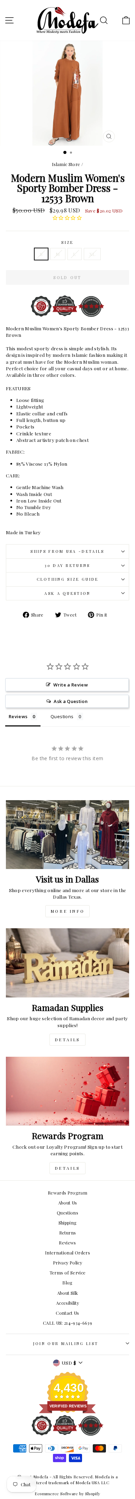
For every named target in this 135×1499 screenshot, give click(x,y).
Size (67, 242)
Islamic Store (66, 164)
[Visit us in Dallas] (67, 834)
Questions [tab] (62, 716)
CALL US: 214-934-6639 (67, 1323)
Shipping (67, 1223)
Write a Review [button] (70, 685)
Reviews (67, 1242)
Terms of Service (68, 1272)
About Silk (67, 1293)
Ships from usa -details (67, 551)
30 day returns (67, 565)
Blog (67, 1282)
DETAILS (67, 1039)
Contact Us (67, 1313)
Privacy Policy (67, 1262)
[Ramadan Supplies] (67, 962)
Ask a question (67, 593)
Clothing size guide (68, 579)
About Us (67, 1203)
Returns (67, 1233)
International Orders (67, 1252)
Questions (67, 1213)
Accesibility (67, 1303)
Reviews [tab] (18, 716)
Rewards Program (67, 1193)
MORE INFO (67, 911)
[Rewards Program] (67, 1091)
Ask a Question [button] (71, 701)
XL (92, 254)
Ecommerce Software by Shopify (67, 1493)
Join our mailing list (66, 1343)
